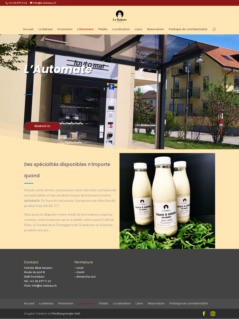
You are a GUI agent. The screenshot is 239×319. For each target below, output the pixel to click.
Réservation (155, 29)
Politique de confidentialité (188, 29)
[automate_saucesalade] (167, 248)
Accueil (28, 29)
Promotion (65, 29)
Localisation (121, 29)
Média (102, 29)
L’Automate (85, 29)
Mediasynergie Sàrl (65, 313)
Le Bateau (45, 29)
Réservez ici (42, 126)
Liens (138, 29)
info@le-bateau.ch (44, 285)
